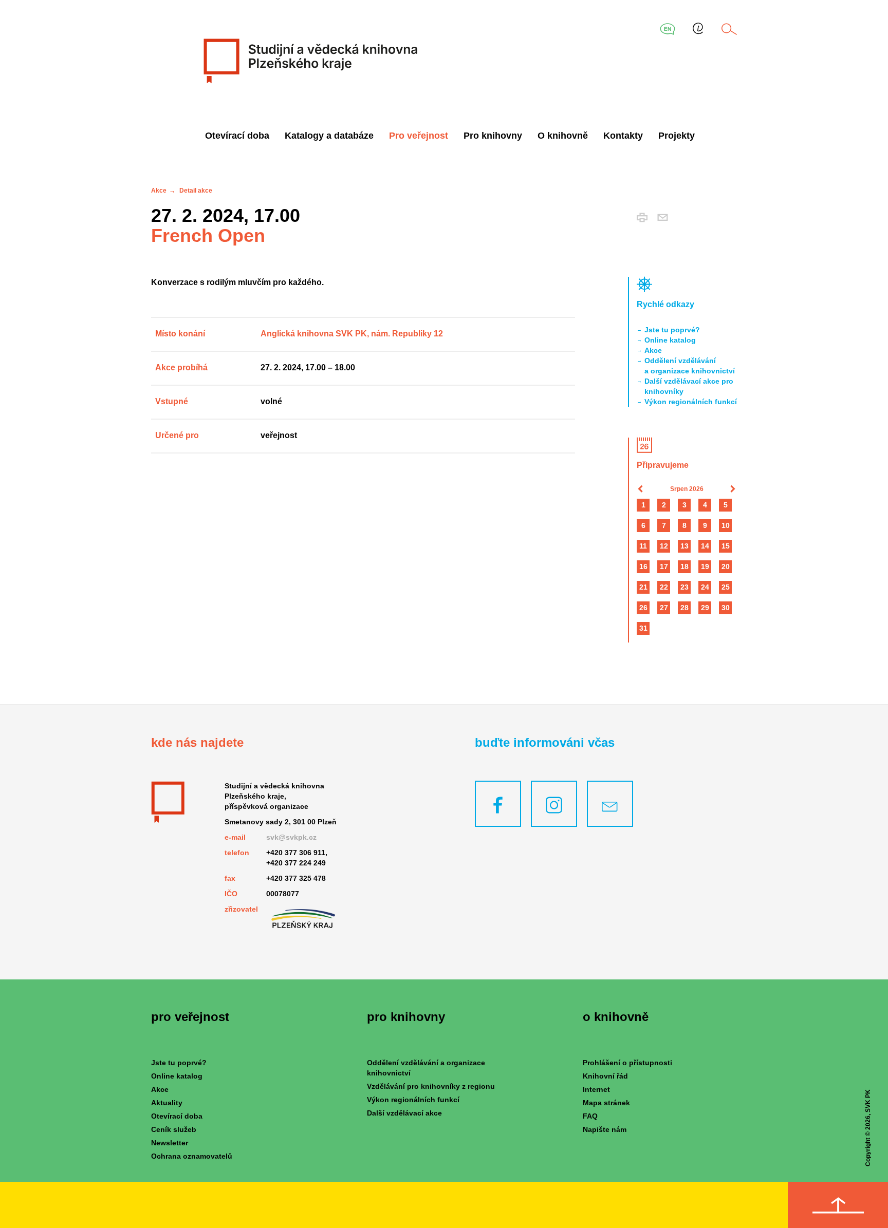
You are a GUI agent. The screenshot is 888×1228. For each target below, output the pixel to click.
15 (725, 546)
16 (643, 566)
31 (643, 628)
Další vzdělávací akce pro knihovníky (688, 386)
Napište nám (604, 1129)
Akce (158, 190)
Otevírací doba (237, 135)
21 (643, 587)
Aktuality (166, 1103)
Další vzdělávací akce (404, 1113)
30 (725, 607)
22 (664, 587)
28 (684, 607)
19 (705, 566)
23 (684, 587)
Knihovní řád (605, 1076)
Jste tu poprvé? (672, 330)
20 (725, 566)
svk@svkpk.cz (291, 837)
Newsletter (169, 1143)
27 (664, 607)
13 (684, 546)
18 (684, 566)
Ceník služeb (173, 1129)
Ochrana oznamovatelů (191, 1156)
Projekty (676, 135)
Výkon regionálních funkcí (690, 402)
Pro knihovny (493, 135)
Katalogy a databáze (329, 135)
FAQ (590, 1116)
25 (725, 587)
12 (664, 546)
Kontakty (623, 135)
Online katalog (670, 340)
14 (705, 546)
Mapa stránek (606, 1103)
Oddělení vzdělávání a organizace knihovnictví (689, 365)
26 (643, 607)
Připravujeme (663, 465)
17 (664, 566)
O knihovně (563, 135)
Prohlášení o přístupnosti (627, 1063)
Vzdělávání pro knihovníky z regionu (431, 1086)
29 (705, 607)
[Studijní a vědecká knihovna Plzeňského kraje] (309, 60)
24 (705, 587)
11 (643, 546)
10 (725, 525)
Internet (596, 1089)
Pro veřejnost (418, 135)
